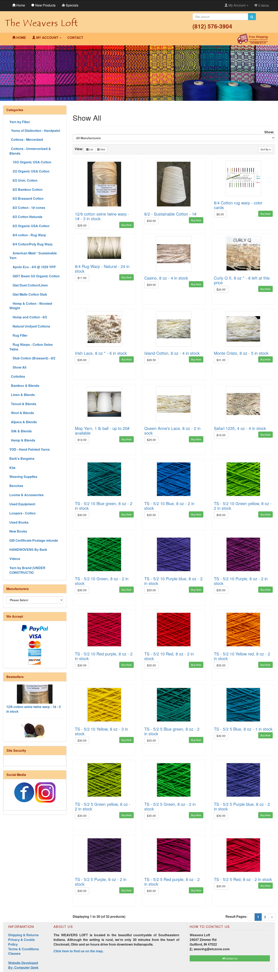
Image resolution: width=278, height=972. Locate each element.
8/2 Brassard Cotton (26, 198)
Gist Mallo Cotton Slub (28, 294)
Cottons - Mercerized (26, 139)
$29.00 (82, 225)
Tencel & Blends (22, 403)
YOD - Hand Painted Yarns (29, 449)
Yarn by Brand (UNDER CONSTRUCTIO (27, 570)
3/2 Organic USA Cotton (29, 171)
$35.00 (82, 360)
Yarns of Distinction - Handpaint (34, 130)
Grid (102, 149)
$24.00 (221, 289)
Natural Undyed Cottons (29, 326)
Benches (16, 485)
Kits (12, 467)
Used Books (18, 522)
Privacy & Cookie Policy (21, 942)
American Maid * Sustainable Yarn (33, 255)
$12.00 (82, 440)
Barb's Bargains (21, 458)
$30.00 (82, 515)
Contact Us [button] (230, 958)
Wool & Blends (21, 412)
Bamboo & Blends (24, 385)
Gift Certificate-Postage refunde (33, 540)
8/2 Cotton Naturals (25, 216)
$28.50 (151, 360)
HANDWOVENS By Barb (28, 549)
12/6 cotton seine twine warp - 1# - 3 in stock (33, 693)
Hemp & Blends (22, 440)
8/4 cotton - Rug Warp (27, 235)
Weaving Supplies (23, 476)
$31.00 (221, 360)
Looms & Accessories (26, 495)
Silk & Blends (20, 431)
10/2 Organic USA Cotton (30, 162)
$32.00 (151, 221)
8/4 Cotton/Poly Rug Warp (31, 244)
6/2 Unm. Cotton (23, 180)
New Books (18, 531)
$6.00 (220, 214)
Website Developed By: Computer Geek (23, 965)
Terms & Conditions (23, 949)
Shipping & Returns (23, 935)
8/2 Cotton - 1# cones (27, 207)
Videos (14, 558)
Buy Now (126, 225)
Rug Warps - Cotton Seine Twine (31, 346)
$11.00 (82, 278)
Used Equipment (22, 504)
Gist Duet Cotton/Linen (28, 285)
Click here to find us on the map (78, 951)
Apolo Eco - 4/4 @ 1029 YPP (32, 267)
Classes (14, 953)
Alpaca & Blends (23, 422)
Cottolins (17, 376)
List (91, 149)
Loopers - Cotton (22, 513)
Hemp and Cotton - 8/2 (28, 317)
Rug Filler (18, 335)
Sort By (264, 149)
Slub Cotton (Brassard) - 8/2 (32, 358)
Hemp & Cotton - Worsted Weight (30, 305)
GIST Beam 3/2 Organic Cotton (34, 276)
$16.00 (221, 435)
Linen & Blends (22, 394)
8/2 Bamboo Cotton (26, 189)
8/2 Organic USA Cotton (29, 225)
